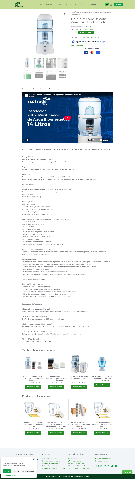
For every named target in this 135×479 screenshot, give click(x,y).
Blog (82, 4)
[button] (34, 459)
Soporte (73, 4)
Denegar (15, 471)
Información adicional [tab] (41, 89)
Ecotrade (48, 4)
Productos (61, 4)
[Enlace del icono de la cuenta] (111, 5)
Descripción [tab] (26, 89)
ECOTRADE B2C (81, 12)
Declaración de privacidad (24, 475)
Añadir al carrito (86, 32)
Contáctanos (92, 4)
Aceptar (7, 471)
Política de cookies (11, 475)
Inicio (40, 4)
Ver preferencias (28, 471)
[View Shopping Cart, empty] (106, 4)
